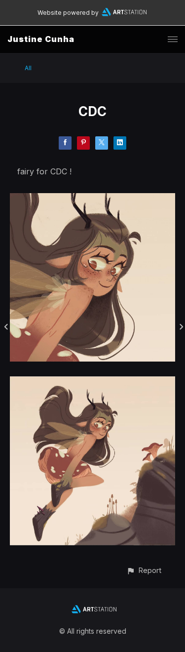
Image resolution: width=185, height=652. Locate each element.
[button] (143, 570)
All (28, 68)
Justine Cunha (40, 39)
